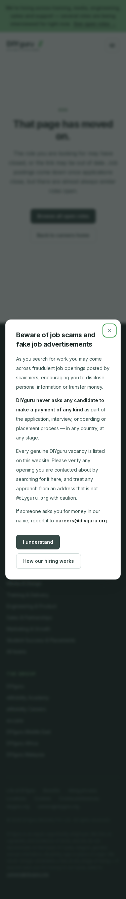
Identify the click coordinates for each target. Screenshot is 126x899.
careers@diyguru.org (81, 520)
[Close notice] (109, 330)
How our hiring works (48, 561)
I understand (38, 542)
